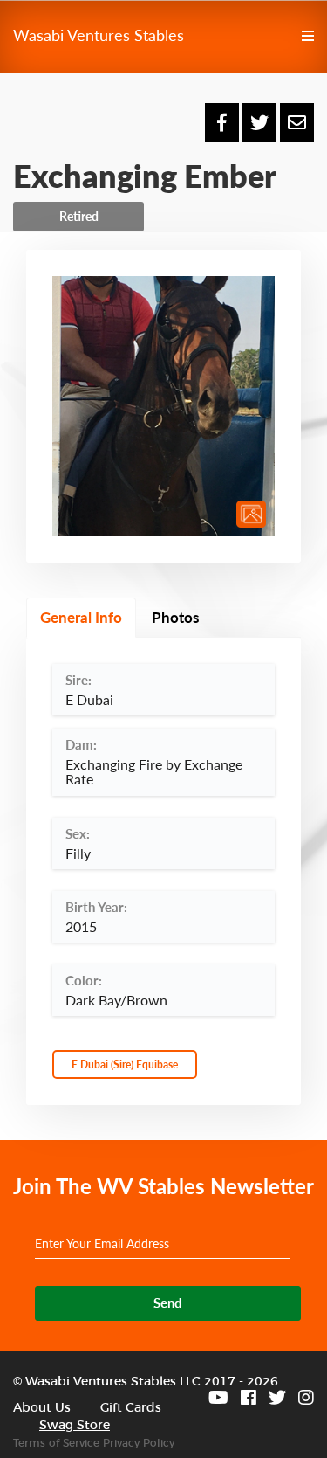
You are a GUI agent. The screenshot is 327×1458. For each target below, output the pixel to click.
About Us (42, 1408)
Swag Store (74, 1426)
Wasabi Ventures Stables (98, 35)
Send (167, 1302)
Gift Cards (130, 1408)
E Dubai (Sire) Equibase (125, 1064)
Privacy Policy (138, 1443)
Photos (175, 617)
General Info (81, 617)
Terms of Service (56, 1443)
